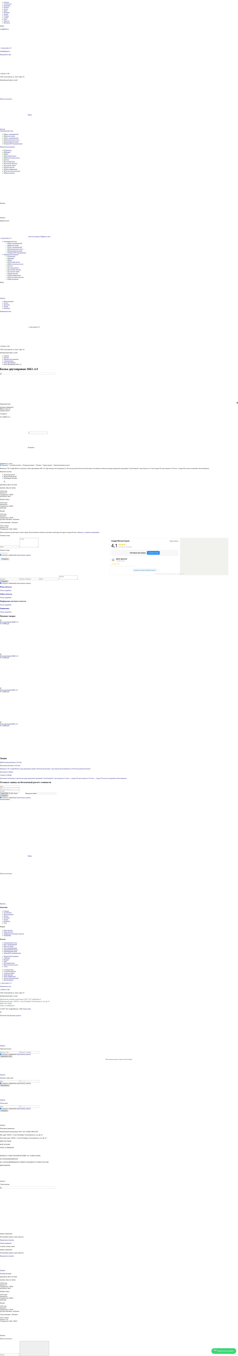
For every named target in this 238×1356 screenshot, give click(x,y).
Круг (5, 961)
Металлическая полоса (11, 965)
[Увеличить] (27, 374)
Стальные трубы (9, 973)
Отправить (4, 559)
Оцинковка (7, 935)
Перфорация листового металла (14, 934)
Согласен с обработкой (16, 555)
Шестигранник (8, 980)
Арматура (7, 958)
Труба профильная (9, 976)
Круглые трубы (8, 946)
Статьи (6, 17)
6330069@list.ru (5, 51)
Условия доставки (28, 465)
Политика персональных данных (10, 1015)
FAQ (5, 19)
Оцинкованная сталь (10, 241)
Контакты (7, 23)
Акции (6, 14)
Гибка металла (8, 932)
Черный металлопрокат (11, 254)
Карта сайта (27, 1009)
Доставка (7, 12)
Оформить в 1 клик (6, 463)
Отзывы (6, 16)
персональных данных (23, 555)
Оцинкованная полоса (11, 950)
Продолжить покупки (7, 1240)
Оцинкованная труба (10, 951)
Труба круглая (8, 975)
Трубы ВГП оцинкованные (12, 953)
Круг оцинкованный (10, 944)
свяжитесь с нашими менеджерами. (88, 532)
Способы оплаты (15, 465)
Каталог (6, 7)
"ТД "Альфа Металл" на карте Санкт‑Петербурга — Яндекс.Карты (169, 573)
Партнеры (7, 6)
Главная (6, 2)
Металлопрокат (9, 301)
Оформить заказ (45, 236)
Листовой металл (9, 963)
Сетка (5, 966)
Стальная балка (8, 970)
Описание (5, 465)
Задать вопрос (47, 465)
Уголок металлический (11, 978)
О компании (8, 4)
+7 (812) (6, 48)
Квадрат (6, 960)
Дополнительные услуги (62, 465)
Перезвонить (5, 1085)
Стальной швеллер (10, 971)
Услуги (6, 9)
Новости (6, 21)
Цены (5, 11)
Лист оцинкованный (10, 948)
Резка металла (8, 930)
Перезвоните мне (5, 54)
